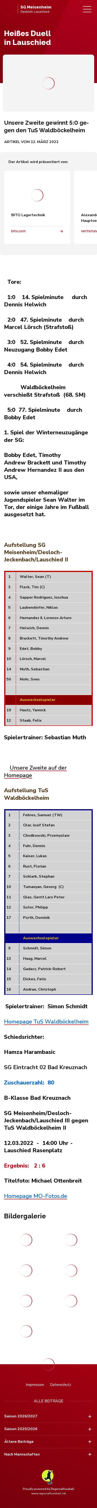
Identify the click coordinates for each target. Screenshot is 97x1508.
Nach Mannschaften (22, 1454)
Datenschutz (60, 1384)
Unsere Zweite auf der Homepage (35, 771)
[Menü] (87, 9)
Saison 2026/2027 (20, 1416)
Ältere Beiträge (19, 1441)
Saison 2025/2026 (20, 1429)
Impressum (35, 1384)
